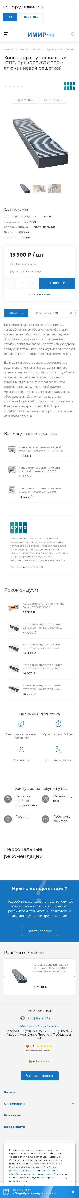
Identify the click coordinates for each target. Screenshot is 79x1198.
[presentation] (75, 313)
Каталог (11, 1092)
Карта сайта (14, 1127)
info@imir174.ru (39, 1018)
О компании (14, 1104)
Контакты (12, 1115)
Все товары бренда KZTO (26, 566)
